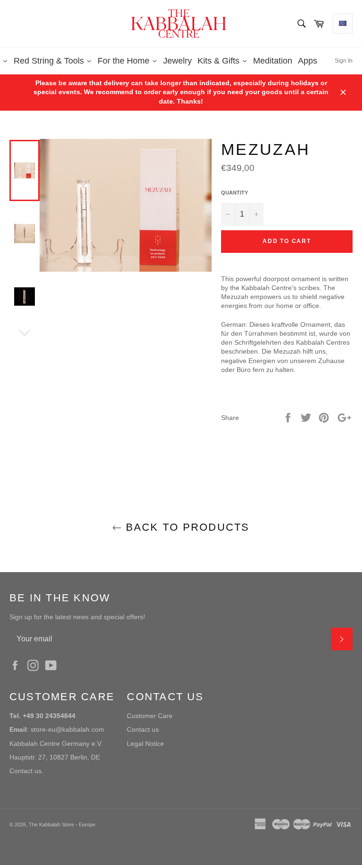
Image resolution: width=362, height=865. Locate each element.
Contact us (143, 729)
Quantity (234, 192)
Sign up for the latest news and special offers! (77, 617)
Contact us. (26, 771)
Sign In (344, 60)
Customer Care (150, 715)
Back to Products (185, 527)
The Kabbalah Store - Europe (62, 824)
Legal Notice (145, 743)
